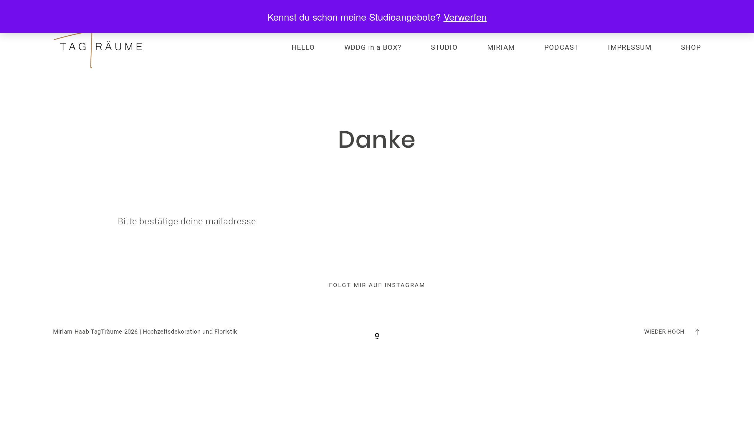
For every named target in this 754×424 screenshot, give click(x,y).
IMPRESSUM (630, 47)
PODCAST (561, 47)
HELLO (303, 47)
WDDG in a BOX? (372, 47)
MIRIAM (501, 47)
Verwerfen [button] (465, 16)
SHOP (691, 47)
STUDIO (444, 47)
